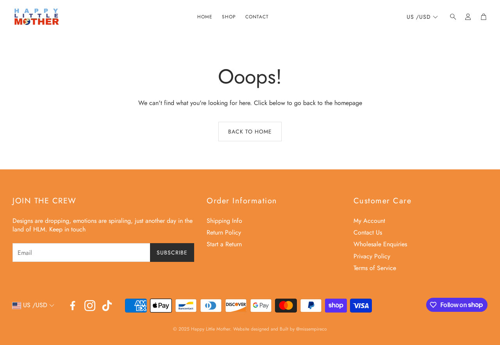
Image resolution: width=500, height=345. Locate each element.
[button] (450, 16)
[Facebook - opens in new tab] (72, 305)
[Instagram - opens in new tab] (89, 305)
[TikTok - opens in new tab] (107, 305)
